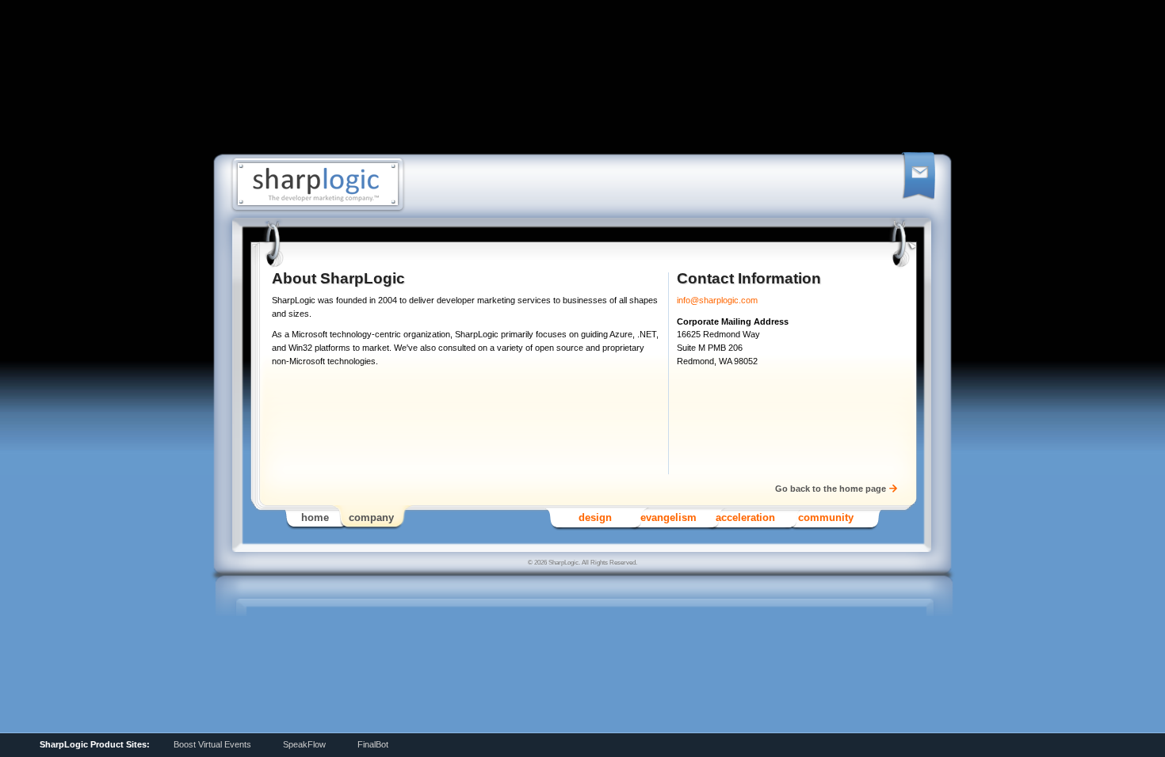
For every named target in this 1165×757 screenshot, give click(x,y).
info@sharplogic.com (717, 300)
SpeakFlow (304, 744)
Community (826, 517)
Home (315, 517)
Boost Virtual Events (212, 744)
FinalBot (372, 744)
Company (371, 517)
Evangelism (668, 517)
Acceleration (745, 517)
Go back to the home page (830, 488)
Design (595, 517)
